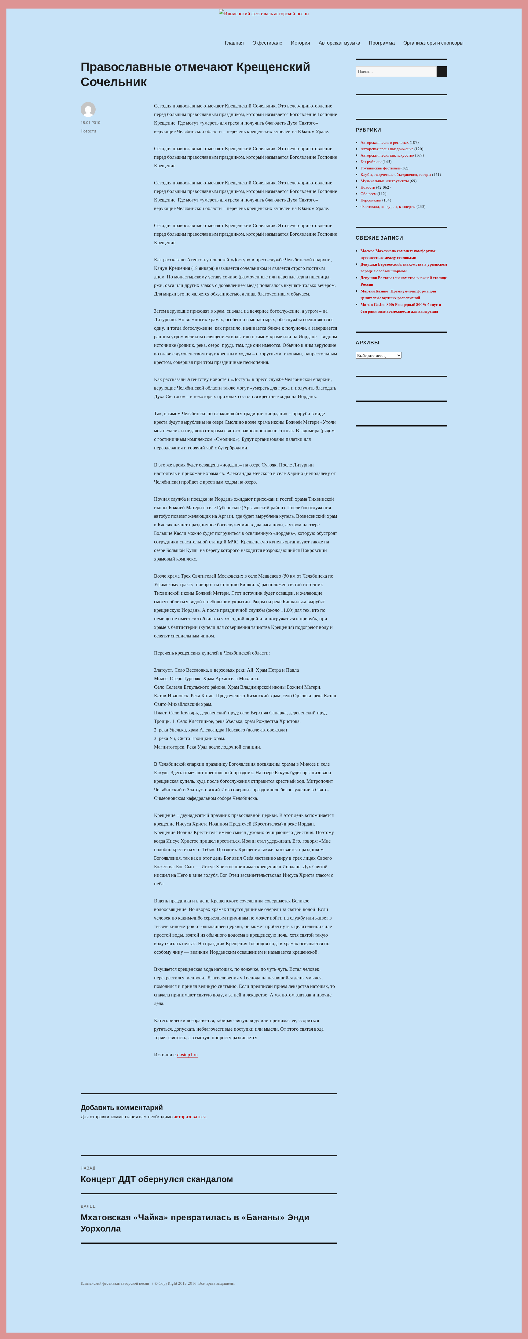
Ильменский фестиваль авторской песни (115, 1283)
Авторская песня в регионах (385, 142)
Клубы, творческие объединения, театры (396, 174)
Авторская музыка (339, 42)
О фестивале (267, 42)
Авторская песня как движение (387, 148)
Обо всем (368, 193)
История (300, 42)
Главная (234, 42)
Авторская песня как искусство (387, 155)
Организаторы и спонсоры (433, 42)
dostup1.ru (187, 1054)
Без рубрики (371, 161)
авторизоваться (190, 1116)
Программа (382, 42)
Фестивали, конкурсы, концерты (388, 206)
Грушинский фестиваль (381, 168)
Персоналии (371, 200)
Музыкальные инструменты (385, 180)
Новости (88, 131)
